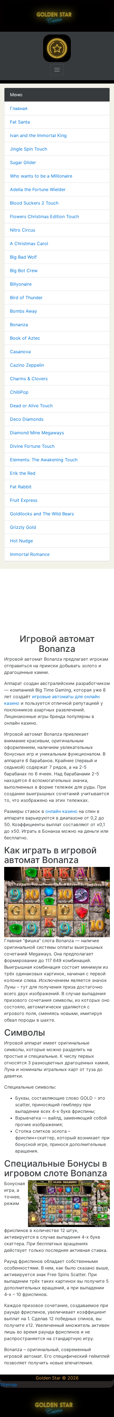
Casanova (20, 351)
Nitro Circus (22, 230)
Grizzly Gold (23, 527)
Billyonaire (21, 284)
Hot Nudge (21, 540)
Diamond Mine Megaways (37, 432)
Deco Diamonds (26, 419)
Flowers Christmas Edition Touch (44, 216)
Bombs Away (23, 311)
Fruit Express (23, 500)
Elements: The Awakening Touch (43, 459)
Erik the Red (22, 473)
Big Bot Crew (24, 270)
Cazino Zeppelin (27, 365)
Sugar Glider (23, 162)
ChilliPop (19, 392)
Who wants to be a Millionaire (41, 176)
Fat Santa (20, 122)
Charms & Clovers (29, 378)
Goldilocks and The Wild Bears (42, 513)
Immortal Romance (30, 554)
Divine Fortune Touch (32, 446)
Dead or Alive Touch (31, 405)
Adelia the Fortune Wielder (38, 189)
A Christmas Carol (29, 243)
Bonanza (19, 324)
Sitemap (8, 1384)
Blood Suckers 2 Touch (34, 203)
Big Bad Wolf (23, 257)
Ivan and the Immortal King (38, 135)
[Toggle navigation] (57, 69)
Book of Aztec (25, 338)
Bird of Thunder (26, 297)
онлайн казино (61, 811)
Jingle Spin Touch (28, 149)
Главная (18, 108)
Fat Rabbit (21, 486)
